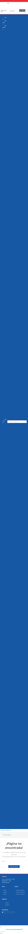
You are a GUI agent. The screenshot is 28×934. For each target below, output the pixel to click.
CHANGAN (5, 42)
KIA (5, 378)
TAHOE (6, 285)
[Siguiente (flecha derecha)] (1, 933)
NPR (6, 191)
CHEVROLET (5, 50)
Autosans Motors (6, 830)
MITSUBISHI (5, 385)
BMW (5, 31)
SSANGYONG (5, 402)
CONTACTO (4, 421)
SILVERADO (6, 256)
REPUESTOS (4, 27)
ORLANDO (6, 220)
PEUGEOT (5, 394)
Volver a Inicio (14, 866)
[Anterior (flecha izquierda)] (0, 933)
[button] (3, 425)
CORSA (6, 122)
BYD (5, 38)
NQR (6, 196)
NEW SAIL (6, 178)
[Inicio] (1, 834)
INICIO (4, 18)
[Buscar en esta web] (14, 861)
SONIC (6, 268)
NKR (6, 186)
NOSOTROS (4, 22)
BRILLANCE (5, 35)
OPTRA (6, 210)
